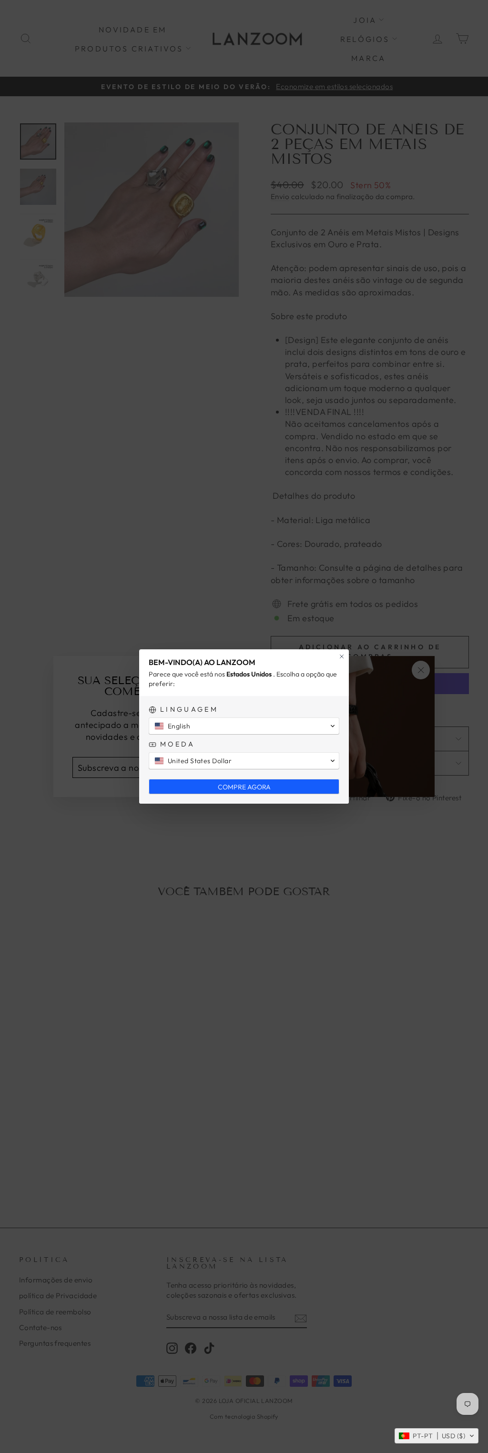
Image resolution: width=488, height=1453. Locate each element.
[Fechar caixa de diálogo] (341, 656)
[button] (436, 1435)
